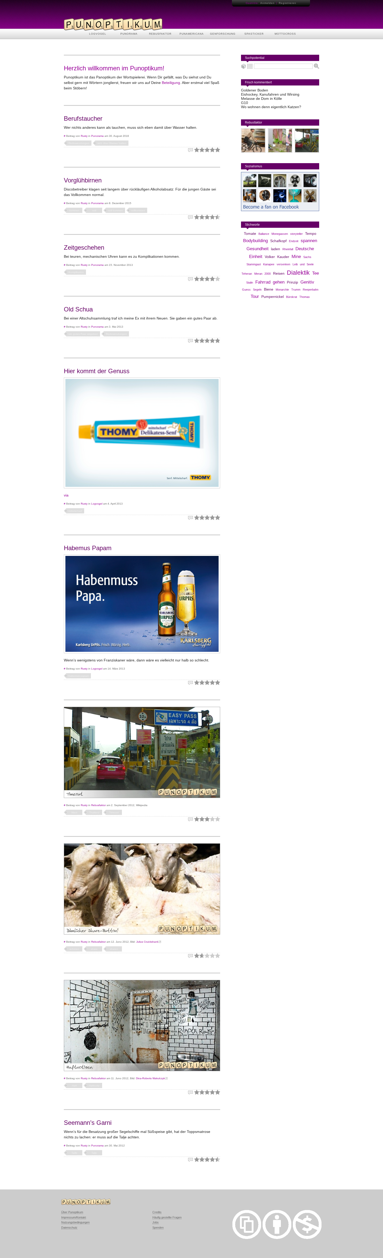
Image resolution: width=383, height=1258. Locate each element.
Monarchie (282, 289)
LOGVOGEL (97, 33)
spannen (309, 240)
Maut (74, 812)
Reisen (279, 273)
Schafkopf (278, 241)
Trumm (295, 289)
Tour (255, 296)
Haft (74, 1085)
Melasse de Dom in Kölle (261, 98)
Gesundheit (257, 248)
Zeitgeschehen (84, 247)
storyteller (296, 233)
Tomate (250, 233)
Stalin (249, 282)
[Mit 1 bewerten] (196, 149)
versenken (283, 264)
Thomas (304, 296)
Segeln (257, 289)
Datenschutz (69, 1227)
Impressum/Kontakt (73, 1217)
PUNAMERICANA (192, 33)
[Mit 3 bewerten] (207, 149)
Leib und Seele (303, 264)
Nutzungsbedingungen (75, 1222)
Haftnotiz (94, 1085)
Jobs (155, 1222)
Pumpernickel (272, 296)
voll (94, 210)
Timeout (114, 812)
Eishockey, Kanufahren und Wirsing (270, 94)
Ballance (263, 233)
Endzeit (293, 241)
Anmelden (267, 3)
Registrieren (287, 3)
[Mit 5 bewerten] (217, 149)
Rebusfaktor (98, 805)
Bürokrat (291, 296)
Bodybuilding (255, 240)
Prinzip (292, 282)
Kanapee (268, 264)
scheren (74, 949)
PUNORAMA (129, 33)
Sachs (307, 257)
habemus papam (79, 675)
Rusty (84, 135)
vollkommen (138, 210)
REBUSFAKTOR (160, 33)
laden (275, 249)
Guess (246, 289)
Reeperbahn (310, 289)
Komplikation (76, 272)
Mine (296, 256)
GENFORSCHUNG (223, 33)
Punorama (97, 135)
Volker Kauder (277, 257)
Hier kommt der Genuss (96, 371)
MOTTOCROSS (285, 33)
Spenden (158, 1227)
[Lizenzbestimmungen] (246, 1238)
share (94, 949)
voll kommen (115, 210)
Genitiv (307, 282)
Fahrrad (262, 282)
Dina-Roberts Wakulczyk (150, 1078)
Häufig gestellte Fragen (167, 1217)
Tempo (310, 233)
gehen (279, 282)
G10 (244, 103)
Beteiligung (171, 83)
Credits (157, 1212)
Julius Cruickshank (147, 941)
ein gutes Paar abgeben (83, 334)
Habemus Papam (88, 547)
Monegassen (279, 233)
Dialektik (298, 272)
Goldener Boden (254, 90)
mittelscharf (75, 511)
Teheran (247, 273)
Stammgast (253, 264)
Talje (94, 1152)
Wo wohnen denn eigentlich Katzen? (271, 107)
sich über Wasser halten (111, 143)
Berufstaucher (83, 118)
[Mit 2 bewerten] (202, 149)
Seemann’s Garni (88, 1122)
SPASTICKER (254, 33)
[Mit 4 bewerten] (212, 149)
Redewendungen (79, 143)
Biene (268, 289)
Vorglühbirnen (83, 180)
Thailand (94, 812)
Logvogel (96, 503)
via (66, 495)
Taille (74, 1152)
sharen (114, 949)
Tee (315, 273)
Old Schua (78, 309)
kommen (74, 210)
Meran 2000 (262, 273)
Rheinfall (287, 249)
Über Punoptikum (72, 1212)
